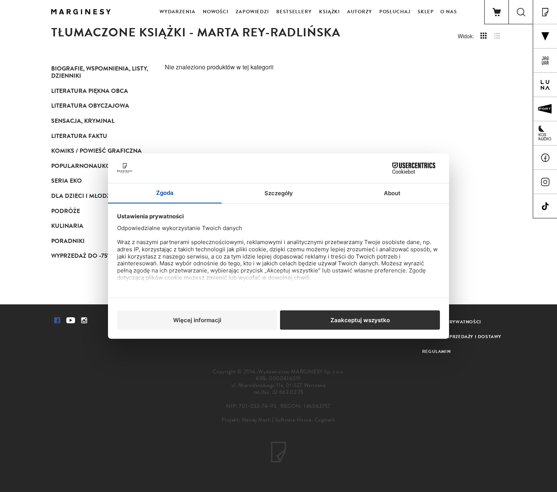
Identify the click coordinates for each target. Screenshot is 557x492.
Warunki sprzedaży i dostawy (461, 336)
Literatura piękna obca (89, 91)
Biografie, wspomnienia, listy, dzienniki (99, 72)
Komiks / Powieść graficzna (96, 150)
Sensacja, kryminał (82, 120)
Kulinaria (67, 225)
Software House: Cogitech (305, 420)
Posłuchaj (394, 12)
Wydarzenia (178, 12)
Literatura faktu (79, 136)
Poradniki (67, 241)
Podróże (65, 211)
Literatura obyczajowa (90, 105)
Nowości (215, 12)
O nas (448, 12)
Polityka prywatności (451, 321)
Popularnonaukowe (85, 166)
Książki (329, 12)
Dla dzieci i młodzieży (86, 196)
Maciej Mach (256, 420)
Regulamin (436, 351)
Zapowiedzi (252, 12)
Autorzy (359, 12)
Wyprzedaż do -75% (81, 255)
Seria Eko (66, 180)
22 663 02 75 (288, 392)
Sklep (426, 12)
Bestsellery (294, 12)
